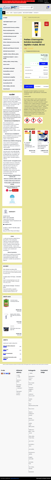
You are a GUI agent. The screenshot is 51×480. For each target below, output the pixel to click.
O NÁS (11, 12)
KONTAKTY (36, 12)
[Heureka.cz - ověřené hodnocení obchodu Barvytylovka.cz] (12, 195)
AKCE (7, 12)
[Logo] (10, 7)
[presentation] (24, 142)
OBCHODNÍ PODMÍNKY (28, 12)
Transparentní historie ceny (32, 51)
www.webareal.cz (15, 478)
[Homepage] (3, 12)
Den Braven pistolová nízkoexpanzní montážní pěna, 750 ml (30, 145)
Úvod (25, 17)
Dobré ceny (5, 349)
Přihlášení (41, 1)
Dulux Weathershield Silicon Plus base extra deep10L (43, 147)
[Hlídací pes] (42, 77)
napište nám (8, 224)
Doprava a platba (17, 12)
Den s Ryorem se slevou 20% (10, 269)
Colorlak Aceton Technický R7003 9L (14, 301)
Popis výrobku (29, 86)
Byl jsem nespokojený (8, 353)
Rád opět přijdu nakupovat (9, 345)
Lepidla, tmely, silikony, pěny (33, 17)
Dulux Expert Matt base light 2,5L (15, 329)
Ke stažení (37, 86)
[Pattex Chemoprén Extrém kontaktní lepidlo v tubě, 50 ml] (36, 29)
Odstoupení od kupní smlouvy (43, 478)
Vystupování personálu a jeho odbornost (9, 358)
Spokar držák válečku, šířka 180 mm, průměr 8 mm (15, 315)
